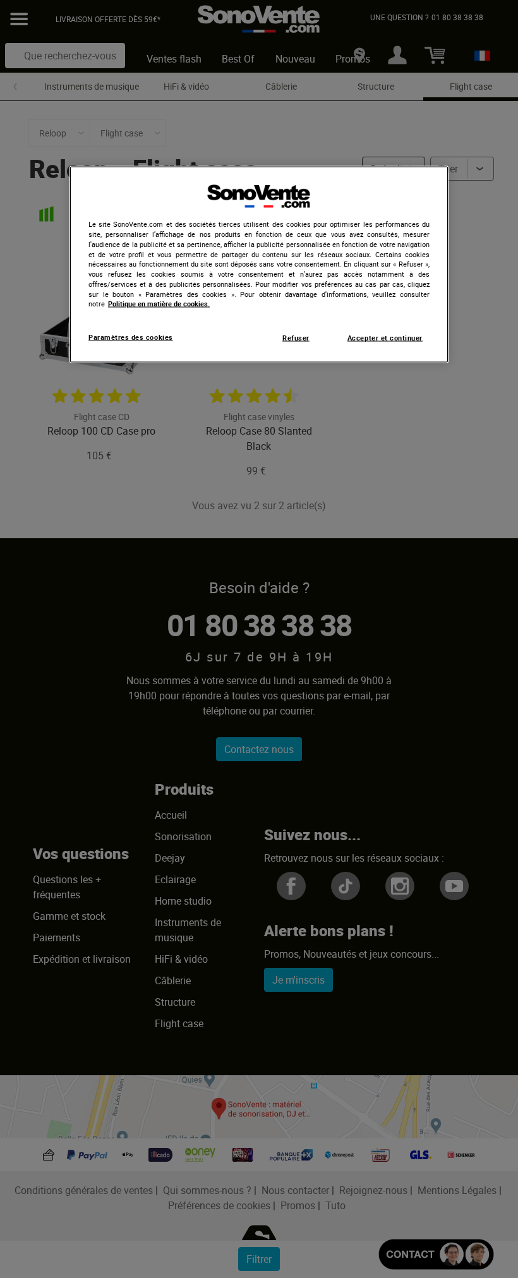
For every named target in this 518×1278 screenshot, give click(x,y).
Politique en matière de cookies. (159, 303)
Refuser (296, 338)
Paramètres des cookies (130, 337)
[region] (259, 264)
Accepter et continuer (385, 338)
